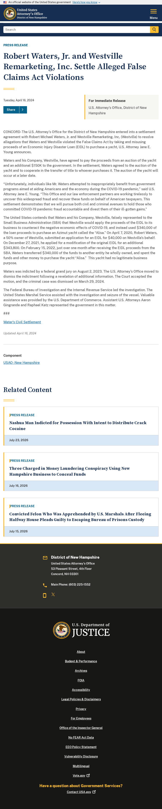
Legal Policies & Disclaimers (81, 699)
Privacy (81, 709)
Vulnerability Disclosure (81, 756)
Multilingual (81, 766)
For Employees (81, 718)
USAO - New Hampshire (21, 363)
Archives (81, 670)
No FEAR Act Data (81, 737)
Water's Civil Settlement (22, 322)
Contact (79, 792)
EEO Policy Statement (81, 747)
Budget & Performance (81, 661)
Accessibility (81, 690)
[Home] (25, 18)
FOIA (81, 680)
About (81, 651)
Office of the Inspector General (81, 728)
